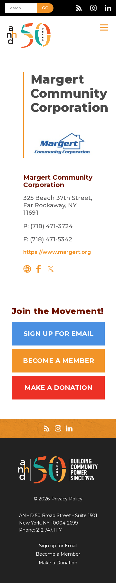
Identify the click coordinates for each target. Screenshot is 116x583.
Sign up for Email (58, 333)
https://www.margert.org (57, 252)
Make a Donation (58, 387)
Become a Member (58, 360)
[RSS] (79, 8)
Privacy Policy (66, 498)
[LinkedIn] (108, 8)
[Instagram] (93, 8)
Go (45, 7)
